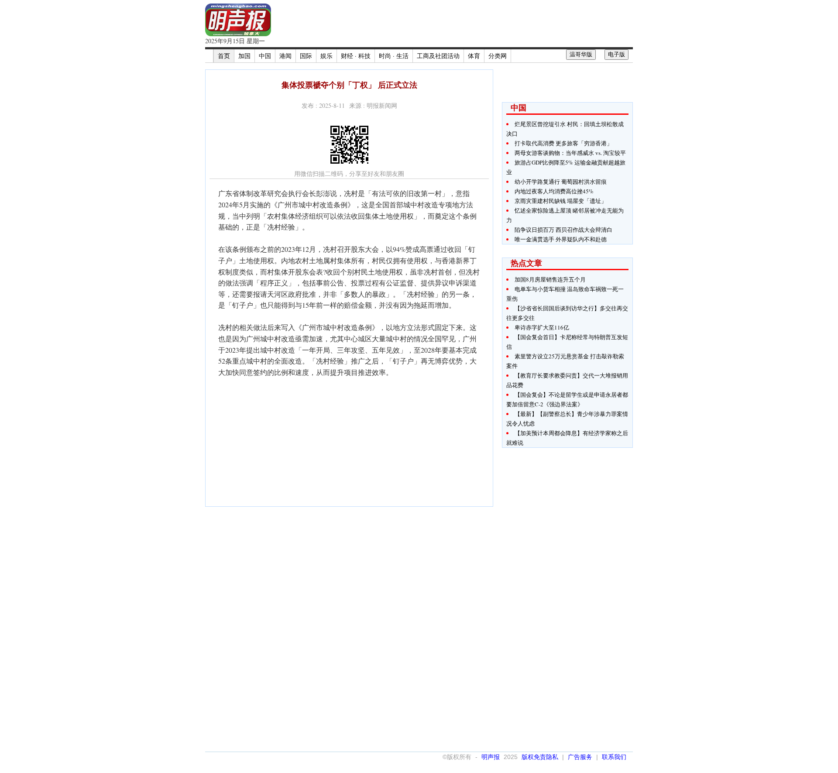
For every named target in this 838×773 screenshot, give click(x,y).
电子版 (616, 54)
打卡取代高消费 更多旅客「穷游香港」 (563, 143)
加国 (244, 56)
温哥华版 (581, 54)
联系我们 (614, 756)
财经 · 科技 (356, 56)
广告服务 (580, 756)
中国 (265, 56)
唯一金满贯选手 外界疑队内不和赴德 (561, 239)
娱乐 (326, 56)
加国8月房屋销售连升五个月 (550, 279)
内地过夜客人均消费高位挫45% (554, 191)
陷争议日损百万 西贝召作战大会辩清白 (563, 230)
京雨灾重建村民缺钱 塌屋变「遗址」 (561, 201)
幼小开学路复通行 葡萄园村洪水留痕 (561, 182)
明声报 (490, 756)
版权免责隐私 (540, 756)
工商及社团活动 (438, 56)
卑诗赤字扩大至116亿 (542, 327)
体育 (474, 56)
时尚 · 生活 (394, 56)
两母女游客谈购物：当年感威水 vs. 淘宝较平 (570, 153)
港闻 (285, 56)
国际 (306, 56)
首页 (224, 56)
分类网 (497, 56)
